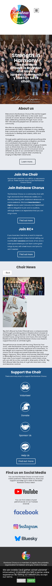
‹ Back (7, 272)
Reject (21, 580)
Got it (31, 580)
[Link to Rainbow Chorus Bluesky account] (26, 538)
